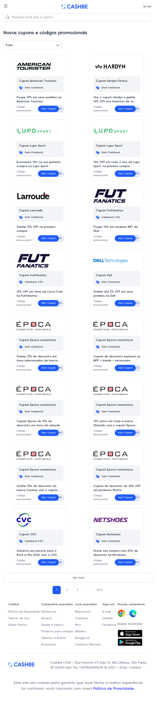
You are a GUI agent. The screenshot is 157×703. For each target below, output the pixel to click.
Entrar (147, 6)
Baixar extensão (130, 624)
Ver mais (78, 577)
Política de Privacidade (114, 688)
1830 (99, 590)
